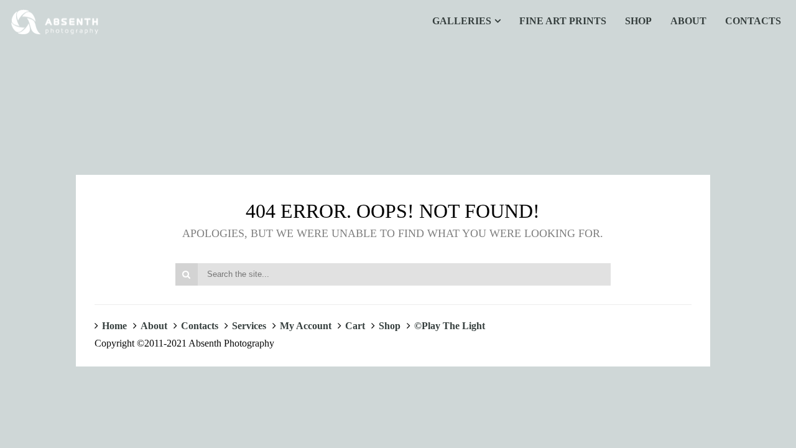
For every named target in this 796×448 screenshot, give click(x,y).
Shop (389, 325)
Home (114, 325)
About (154, 325)
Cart (355, 325)
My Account (305, 325)
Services (249, 325)
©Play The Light (449, 325)
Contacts (199, 325)
